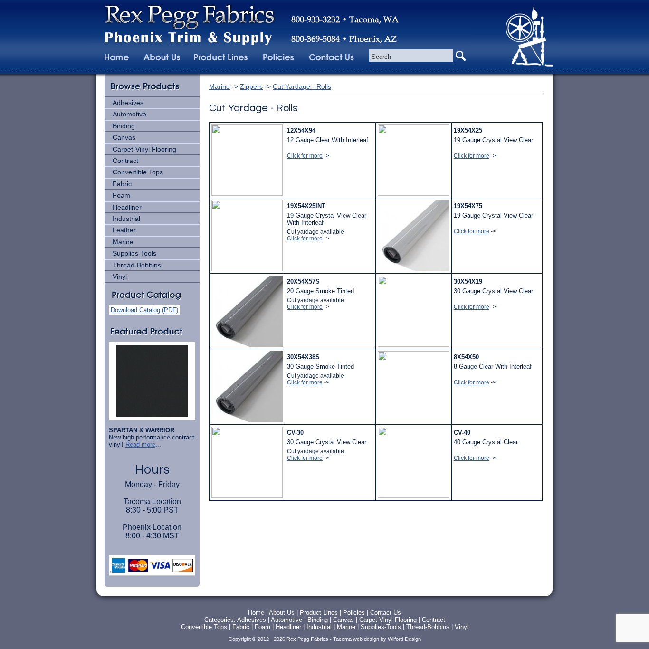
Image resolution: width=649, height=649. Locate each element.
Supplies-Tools (134, 253)
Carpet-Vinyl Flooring (144, 149)
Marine (123, 242)
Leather (124, 230)
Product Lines (319, 612)
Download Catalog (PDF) (144, 310)
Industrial (126, 218)
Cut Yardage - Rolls (302, 86)
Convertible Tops (138, 172)
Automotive (129, 114)
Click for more (305, 156)
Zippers (251, 86)
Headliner (127, 207)
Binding (124, 126)
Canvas (124, 137)
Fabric (122, 184)
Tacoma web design (356, 639)
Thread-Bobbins (137, 265)
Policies (355, 612)
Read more (140, 444)
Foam (121, 195)
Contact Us (385, 612)
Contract (125, 160)
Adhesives (128, 102)
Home (256, 612)
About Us (282, 612)
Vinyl (120, 276)
